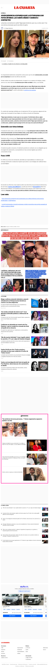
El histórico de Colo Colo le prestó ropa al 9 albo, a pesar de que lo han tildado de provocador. (15, 318)
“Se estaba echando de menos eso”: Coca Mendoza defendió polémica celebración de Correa (14, 313)
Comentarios (10, 61)
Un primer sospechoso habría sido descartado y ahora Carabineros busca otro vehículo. (14, 368)
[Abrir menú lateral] (2, 8)
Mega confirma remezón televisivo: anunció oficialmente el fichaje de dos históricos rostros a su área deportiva (14, 300)
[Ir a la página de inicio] (24, 7)
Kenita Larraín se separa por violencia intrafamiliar (12, 472)
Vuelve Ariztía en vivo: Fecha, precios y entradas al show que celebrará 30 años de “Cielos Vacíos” (14, 351)
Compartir (4, 61)
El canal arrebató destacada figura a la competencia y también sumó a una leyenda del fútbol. (13, 305)
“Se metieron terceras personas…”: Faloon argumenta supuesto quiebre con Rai (22, 420)
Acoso (18, 226)
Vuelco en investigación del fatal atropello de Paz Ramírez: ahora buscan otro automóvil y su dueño (15, 363)
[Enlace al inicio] (24, 416)
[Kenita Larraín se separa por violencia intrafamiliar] (35, 474)
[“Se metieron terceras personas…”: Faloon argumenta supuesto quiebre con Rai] (24, 429)
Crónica (3, 13)
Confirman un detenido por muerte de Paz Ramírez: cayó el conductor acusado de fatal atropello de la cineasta (15, 326)
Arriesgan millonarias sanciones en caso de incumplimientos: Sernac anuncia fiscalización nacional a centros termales (21, 525)
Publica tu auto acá (24, 591)
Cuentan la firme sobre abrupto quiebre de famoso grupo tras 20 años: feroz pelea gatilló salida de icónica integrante (21, 514)
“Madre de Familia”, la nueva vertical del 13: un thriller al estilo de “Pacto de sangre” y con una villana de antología (14, 444)
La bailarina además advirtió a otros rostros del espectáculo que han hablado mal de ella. (15, 341)
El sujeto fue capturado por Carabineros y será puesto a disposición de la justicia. (14, 330)
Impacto (8, 226)
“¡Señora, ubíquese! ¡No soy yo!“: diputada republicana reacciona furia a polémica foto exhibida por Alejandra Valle (12, 274)
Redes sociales (13, 226)
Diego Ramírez (9, 28)
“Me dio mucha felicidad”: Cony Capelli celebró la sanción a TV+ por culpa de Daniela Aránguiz (15, 338)
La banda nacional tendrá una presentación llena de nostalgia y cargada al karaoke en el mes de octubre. (15, 355)
